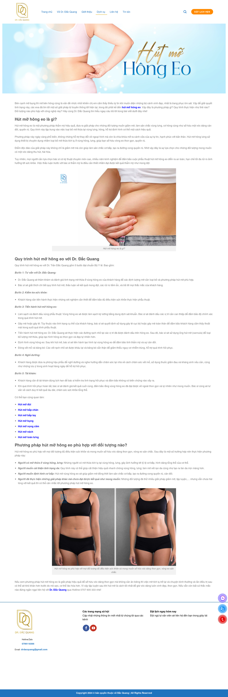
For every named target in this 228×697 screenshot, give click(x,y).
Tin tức (126, 12)
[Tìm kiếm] (186, 11)
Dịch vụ (101, 12)
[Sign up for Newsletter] (180, 11)
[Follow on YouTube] (93, 628)
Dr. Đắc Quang (58, 589)
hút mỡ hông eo (131, 107)
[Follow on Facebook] (86, 628)
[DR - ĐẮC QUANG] (28, 12)
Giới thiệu (87, 12)
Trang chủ (46, 12)
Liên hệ (114, 12)
